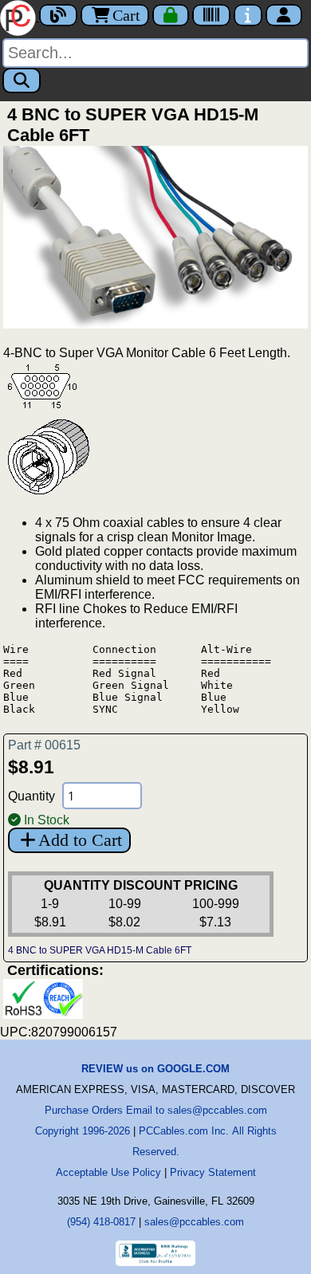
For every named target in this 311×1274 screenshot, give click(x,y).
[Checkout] (170, 15)
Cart (126, 15)
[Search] (21, 80)
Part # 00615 (44, 745)
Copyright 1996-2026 (82, 1131)
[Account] (284, 15)
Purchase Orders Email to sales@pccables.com (156, 1110)
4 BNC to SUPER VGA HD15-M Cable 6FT (99, 950)
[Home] (19, 16)
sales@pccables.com (194, 1222)
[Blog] (58, 15)
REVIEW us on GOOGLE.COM (155, 1069)
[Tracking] (211, 15)
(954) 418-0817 (101, 1222)
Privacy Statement (213, 1172)
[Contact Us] (248, 15)
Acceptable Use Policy (108, 1172)
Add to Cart (80, 840)
